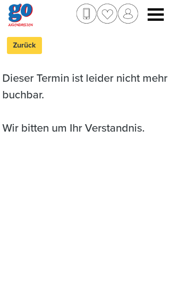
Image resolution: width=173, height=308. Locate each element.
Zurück (24, 45)
